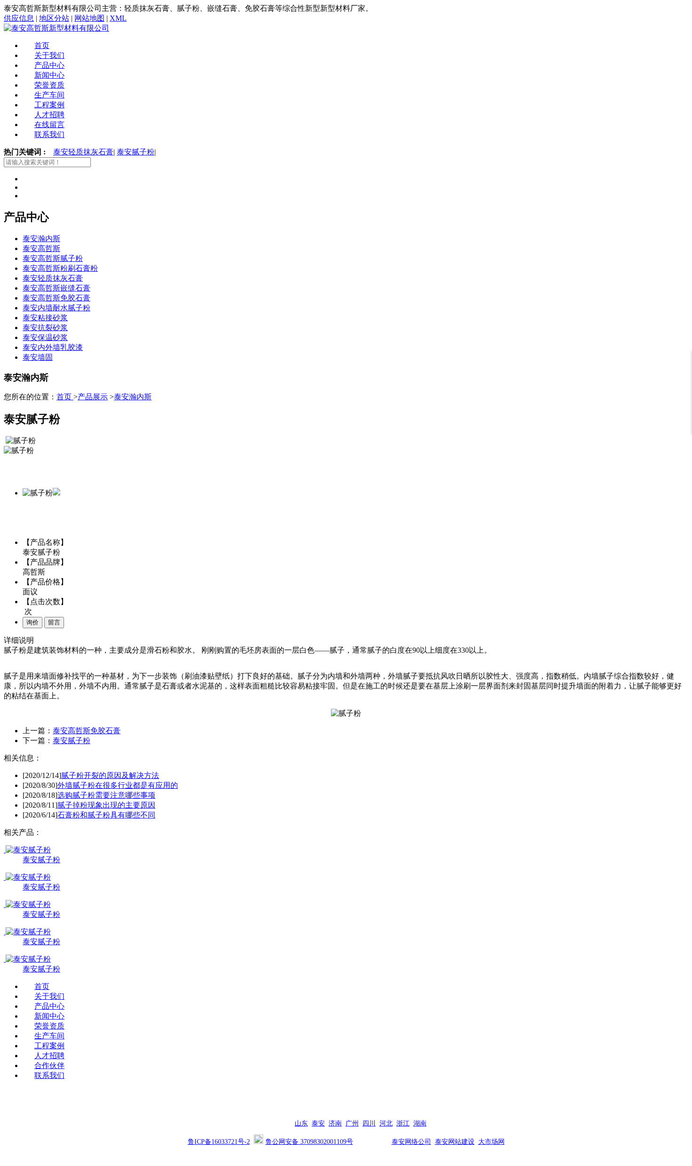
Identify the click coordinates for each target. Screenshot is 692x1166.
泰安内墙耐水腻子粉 (56, 308)
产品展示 (93, 397)
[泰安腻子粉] (27, 850)
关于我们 (49, 55)
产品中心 (49, 65)
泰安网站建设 (455, 1141)
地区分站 (54, 18)
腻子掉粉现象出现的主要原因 (106, 805)
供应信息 (19, 18)
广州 (352, 1123)
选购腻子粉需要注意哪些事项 (106, 795)
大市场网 (491, 1141)
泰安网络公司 (411, 1141)
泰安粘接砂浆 (45, 318)
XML (118, 18)
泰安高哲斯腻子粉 (53, 258)
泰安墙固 (38, 357)
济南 (335, 1123)
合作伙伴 (49, 1065)
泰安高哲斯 (41, 248)
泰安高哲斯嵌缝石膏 (56, 288)
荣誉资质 (49, 85)
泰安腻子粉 (135, 152)
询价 (32, 622)
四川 (369, 1123)
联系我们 (49, 134)
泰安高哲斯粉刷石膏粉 (60, 268)
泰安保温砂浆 (45, 337)
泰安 (318, 1123)
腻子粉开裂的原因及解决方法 (110, 775)
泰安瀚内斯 (41, 239)
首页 (41, 45)
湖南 (419, 1123)
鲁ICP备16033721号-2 (219, 1141)
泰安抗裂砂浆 (45, 328)
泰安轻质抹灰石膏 (83, 152)
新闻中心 (49, 75)
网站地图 (89, 18)
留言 (54, 622)
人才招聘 (49, 115)
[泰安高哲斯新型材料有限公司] (56, 28)
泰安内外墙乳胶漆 (53, 347)
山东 (301, 1123)
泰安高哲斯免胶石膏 (56, 298)
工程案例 (49, 105)
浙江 (403, 1123)
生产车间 (49, 95)
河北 (386, 1123)
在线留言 (49, 125)
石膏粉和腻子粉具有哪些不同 (106, 815)
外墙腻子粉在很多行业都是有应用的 (117, 785)
